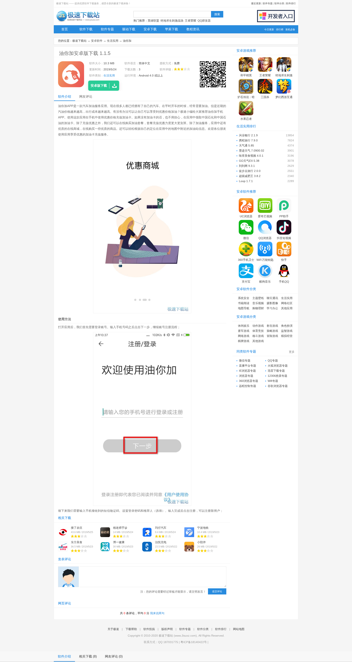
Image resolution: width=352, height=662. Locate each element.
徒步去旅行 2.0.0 (250, 171)
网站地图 (238, 629)
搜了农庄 (76, 527)
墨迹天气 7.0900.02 (251, 150)
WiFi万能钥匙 (265, 259)
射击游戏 (272, 325)
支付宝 (246, 281)
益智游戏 (287, 330)
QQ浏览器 (265, 238)
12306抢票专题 (277, 375)
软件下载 (85, 29)
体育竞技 (258, 330)
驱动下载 (128, 29)
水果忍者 (246, 118)
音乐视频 (258, 303)
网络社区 (287, 303)
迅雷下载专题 (276, 370)
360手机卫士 (246, 259)
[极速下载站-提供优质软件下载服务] (78, 21)
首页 (64, 29)
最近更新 (256, 3)
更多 (292, 351)
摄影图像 (272, 303)
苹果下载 (171, 29)
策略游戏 (272, 330)
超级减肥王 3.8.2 (250, 176)
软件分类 (279, 3)
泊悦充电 (160, 542)
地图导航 (243, 308)
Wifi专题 (273, 380)
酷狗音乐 (265, 281)
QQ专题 (273, 360)
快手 (284, 259)
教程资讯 (192, 29)
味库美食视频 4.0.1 (251, 155)
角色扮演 (287, 325)
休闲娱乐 (243, 325)
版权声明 (167, 629)
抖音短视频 (284, 238)
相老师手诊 (120, 527)
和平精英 (246, 75)
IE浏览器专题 (247, 370)
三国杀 (265, 97)
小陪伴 (201, 542)
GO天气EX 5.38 (249, 160)
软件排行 (291, 3)
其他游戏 (258, 341)
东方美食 (76, 542)
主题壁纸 (258, 298)
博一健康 (118, 542)
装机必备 (290, 29)
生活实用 (112, 40)
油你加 (127, 40)
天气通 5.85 (246, 145)
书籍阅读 (243, 303)
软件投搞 (149, 629)
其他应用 (287, 308)
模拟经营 (287, 336)
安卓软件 (96, 40)
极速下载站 (79, 40)
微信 (246, 238)
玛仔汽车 (160, 527)
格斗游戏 (258, 336)
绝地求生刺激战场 (172, 20)
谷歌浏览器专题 (278, 386)
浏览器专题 (246, 375)
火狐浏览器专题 (278, 365)
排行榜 (279, 29)
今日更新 (269, 29)
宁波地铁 (203, 527)
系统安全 (243, 298)
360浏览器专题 (248, 380)
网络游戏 (243, 336)
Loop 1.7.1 (246, 181)
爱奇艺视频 (265, 216)
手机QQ (284, 281)
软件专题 (268, 3)
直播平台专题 (247, 365)
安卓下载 (150, 29)
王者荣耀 (190, 20)
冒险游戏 (272, 336)
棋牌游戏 (243, 341)
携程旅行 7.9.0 (248, 140)
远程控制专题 (247, 386)
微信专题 (244, 360)
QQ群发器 (204, 20)
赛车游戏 (243, 330)
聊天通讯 (272, 298)
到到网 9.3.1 (247, 165)
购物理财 (258, 308)
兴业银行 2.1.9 (248, 135)
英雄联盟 (153, 20)
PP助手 (284, 216)
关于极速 (113, 629)
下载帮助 (131, 629)
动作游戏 (258, 325)
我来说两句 (157, 613)
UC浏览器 (246, 216)
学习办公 (272, 308)
